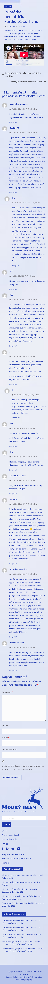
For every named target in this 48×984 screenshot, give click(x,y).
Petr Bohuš (21, 26)
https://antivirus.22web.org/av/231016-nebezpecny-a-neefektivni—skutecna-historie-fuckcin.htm (29, 409)
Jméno (6, 725)
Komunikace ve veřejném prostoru (16, 858)
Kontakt (5, 863)
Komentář (7, 692)
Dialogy (8, 6)
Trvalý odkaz (32, 109)
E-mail (5, 737)
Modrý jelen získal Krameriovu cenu (27, 81)
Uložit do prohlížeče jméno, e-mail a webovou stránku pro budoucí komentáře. (23, 768)
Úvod (4, 831)
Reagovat (13, 122)
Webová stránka (9, 749)
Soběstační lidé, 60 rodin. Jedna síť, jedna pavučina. (23, 74)
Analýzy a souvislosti (10, 835)
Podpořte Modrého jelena (13, 854)
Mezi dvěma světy (9, 839)
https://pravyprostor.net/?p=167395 (25, 371)
